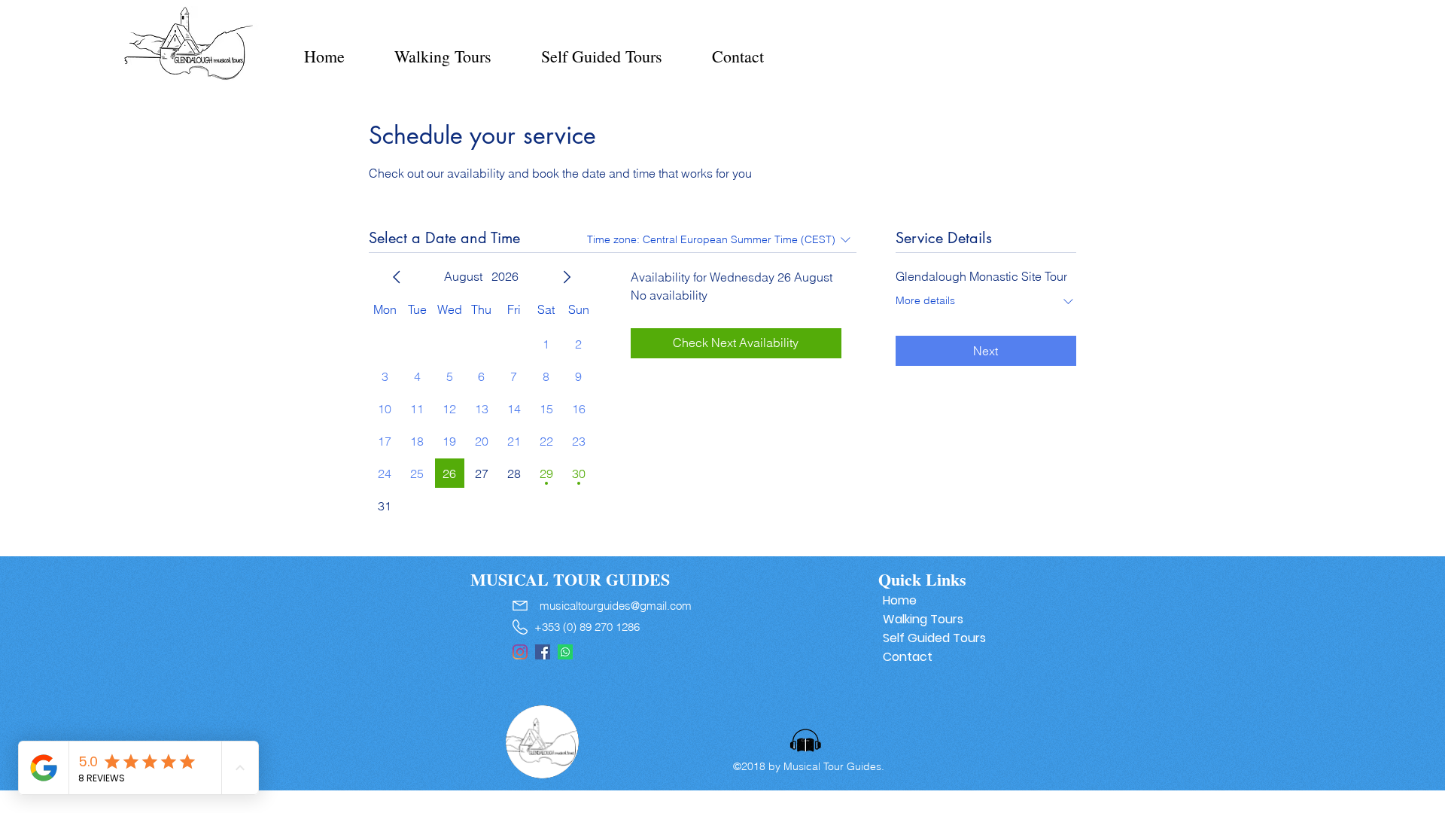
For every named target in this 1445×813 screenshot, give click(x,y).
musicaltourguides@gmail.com (616, 605)
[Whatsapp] (565, 651)
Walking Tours (923, 619)
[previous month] (397, 277)
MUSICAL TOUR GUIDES (570, 579)
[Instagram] (520, 651)
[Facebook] (542, 651)
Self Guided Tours (930, 638)
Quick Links (922, 579)
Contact (907, 656)
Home (900, 600)
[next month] (567, 277)
